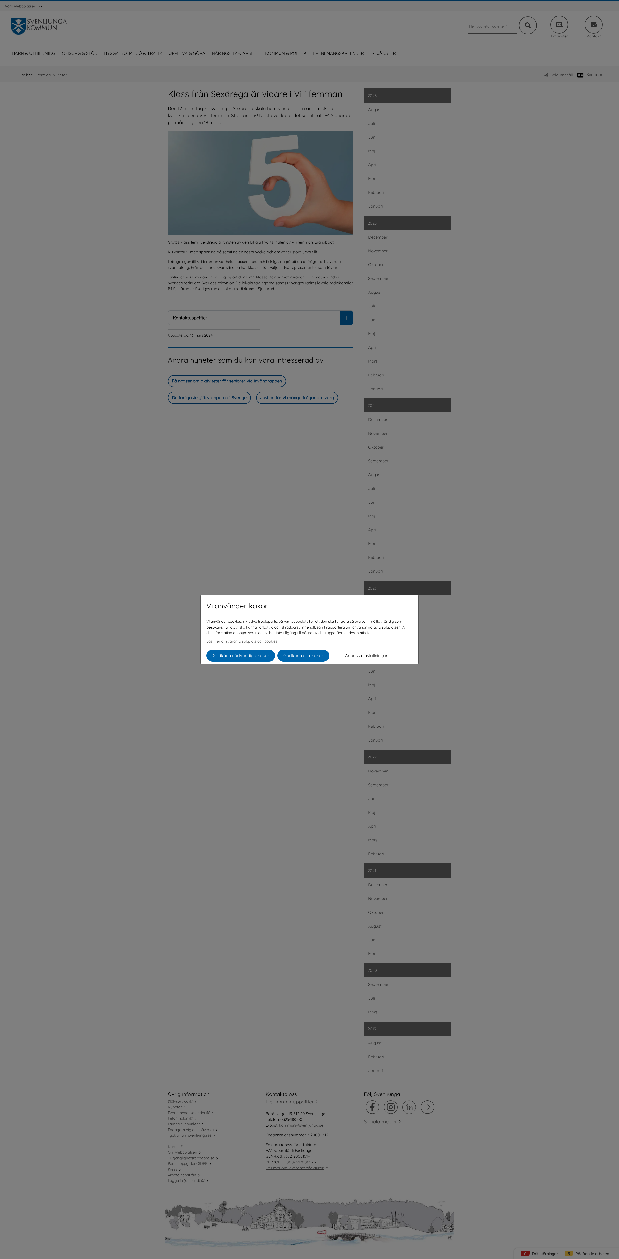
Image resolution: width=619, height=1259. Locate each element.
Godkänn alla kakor (303, 655)
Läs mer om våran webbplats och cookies (241, 641)
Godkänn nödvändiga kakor (241, 655)
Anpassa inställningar (366, 655)
